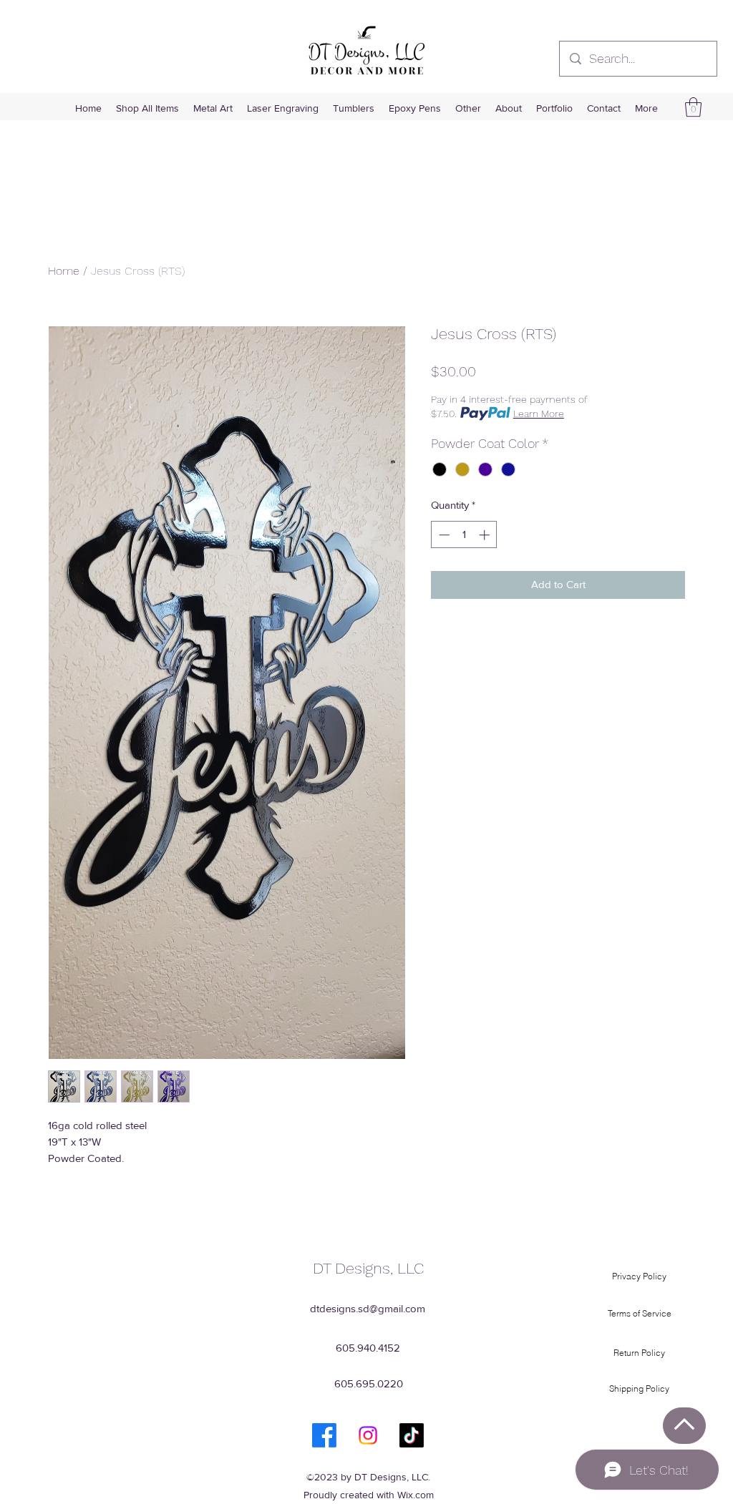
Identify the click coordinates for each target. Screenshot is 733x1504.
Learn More (538, 413)
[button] (693, 107)
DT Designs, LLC (368, 1268)
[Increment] (485, 535)
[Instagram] (368, 1435)
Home (63, 271)
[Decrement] (442, 535)
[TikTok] (411, 1435)
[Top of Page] (684, 1425)
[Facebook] (324, 1435)
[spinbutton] (464, 535)
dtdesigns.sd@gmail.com (367, 1308)
